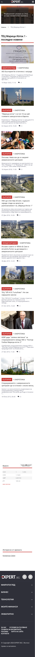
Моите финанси (9, 606)
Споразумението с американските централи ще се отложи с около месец (17, 384)
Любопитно (7, 614)
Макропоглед (9, 68)
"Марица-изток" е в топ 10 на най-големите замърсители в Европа (16, 115)
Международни (10, 243)
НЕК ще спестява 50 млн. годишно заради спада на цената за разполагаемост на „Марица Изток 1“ (17, 203)
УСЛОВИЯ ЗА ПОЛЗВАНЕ (18, 627)
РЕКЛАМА (4, 631)
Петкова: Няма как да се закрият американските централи (15, 158)
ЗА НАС (3, 627)
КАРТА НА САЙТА (17, 631)
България (7, 110)
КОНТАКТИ (5, 634)
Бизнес (4, 592)
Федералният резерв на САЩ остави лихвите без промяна (16, 15)
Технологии (7, 599)
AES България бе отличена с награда (17, 71)
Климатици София (9, 556)
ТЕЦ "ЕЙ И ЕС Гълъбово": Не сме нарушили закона (15, 293)
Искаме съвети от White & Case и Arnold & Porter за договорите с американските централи (15, 249)
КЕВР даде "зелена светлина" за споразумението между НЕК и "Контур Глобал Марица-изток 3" (17, 339)
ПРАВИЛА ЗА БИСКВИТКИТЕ (11, 629)
